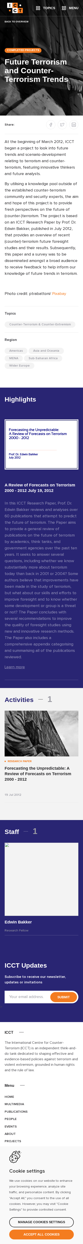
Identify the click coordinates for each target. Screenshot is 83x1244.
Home (9, 1096)
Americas (16, 350)
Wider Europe (19, 365)
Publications (16, 1111)
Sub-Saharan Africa (43, 358)
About (10, 1134)
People (11, 1119)
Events (11, 1126)
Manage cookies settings (41, 1222)
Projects (13, 1141)
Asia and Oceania (46, 350)
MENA (13, 358)
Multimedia (14, 1104)
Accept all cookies (41, 1234)
